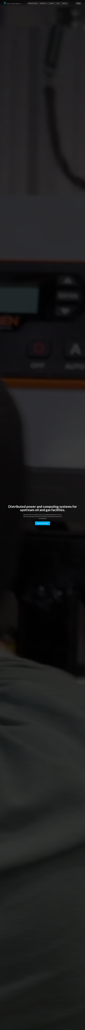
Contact (78, 3)
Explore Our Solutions (42, 523)
